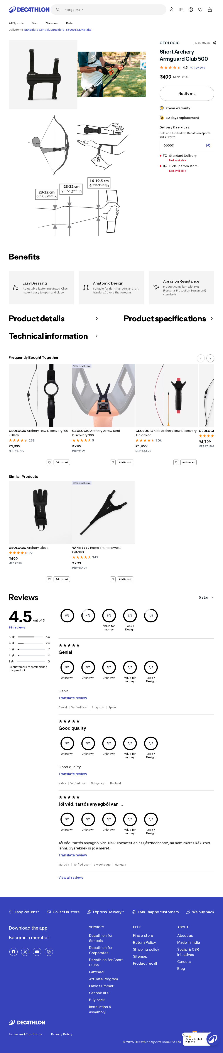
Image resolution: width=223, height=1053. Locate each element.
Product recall (145, 963)
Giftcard (96, 972)
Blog (181, 968)
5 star (204, 597)
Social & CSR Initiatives (188, 952)
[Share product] (214, 43)
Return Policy (144, 942)
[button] (17, 23)
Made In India (188, 942)
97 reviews (197, 67)
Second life (99, 993)
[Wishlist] (200, 10)
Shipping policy (146, 949)
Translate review (73, 698)
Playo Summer (101, 986)
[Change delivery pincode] (208, 145)
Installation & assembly (100, 1009)
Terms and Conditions (25, 1034)
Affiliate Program (103, 979)
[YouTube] (37, 952)
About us (185, 935)
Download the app (28, 928)
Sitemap (140, 956)
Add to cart (62, 462)
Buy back (97, 1000)
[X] (25, 952)
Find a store (143, 935)
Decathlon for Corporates (101, 950)
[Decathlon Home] (29, 10)
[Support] (190, 10)
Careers (184, 961)
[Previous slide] (201, 358)
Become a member (29, 937)
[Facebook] (13, 952)
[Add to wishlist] (49, 462)
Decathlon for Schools (101, 938)
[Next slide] (210, 358)
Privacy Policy (61, 1034)
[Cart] (210, 10)
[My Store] (181, 10)
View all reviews (71, 877)
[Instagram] (49, 952)
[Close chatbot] (184, 1034)
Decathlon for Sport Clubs (106, 962)
